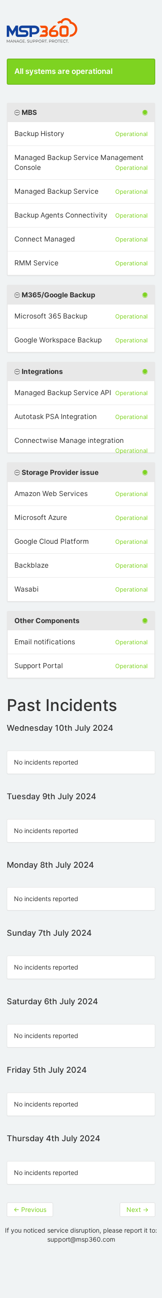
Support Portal (38, 665)
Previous (30, 1209)
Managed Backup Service (56, 191)
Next (137, 1209)
